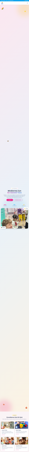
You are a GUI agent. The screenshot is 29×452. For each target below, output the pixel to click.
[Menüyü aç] (27, 3)
